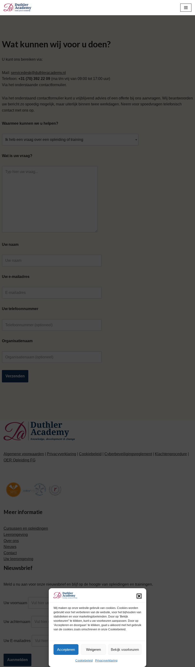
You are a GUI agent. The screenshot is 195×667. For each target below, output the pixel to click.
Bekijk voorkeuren (125, 649)
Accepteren (66, 649)
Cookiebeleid (84, 660)
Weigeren (93, 649)
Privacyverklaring (106, 660)
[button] (139, 596)
